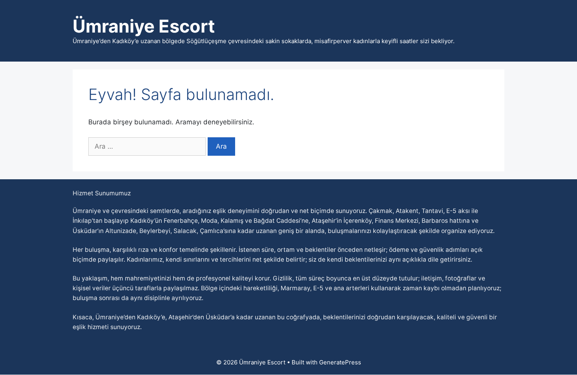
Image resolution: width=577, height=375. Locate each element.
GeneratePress (340, 362)
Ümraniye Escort (144, 26)
